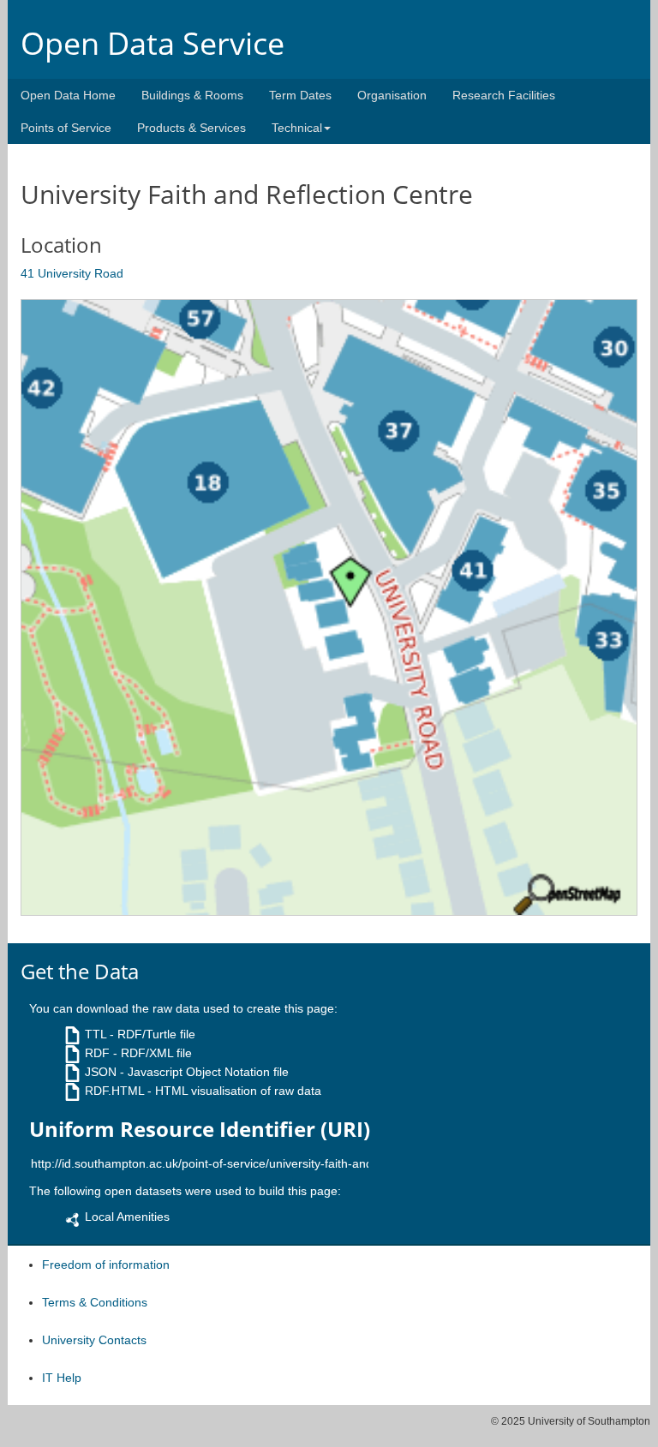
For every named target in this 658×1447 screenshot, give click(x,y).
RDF (97, 1053)
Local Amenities (127, 1216)
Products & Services (191, 128)
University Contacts (94, 1340)
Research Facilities (503, 95)
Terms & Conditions (94, 1302)
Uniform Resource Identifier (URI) (199, 1129)
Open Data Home (68, 95)
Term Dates (300, 95)
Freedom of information (106, 1264)
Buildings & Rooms (192, 95)
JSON (101, 1072)
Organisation (392, 95)
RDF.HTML (114, 1090)
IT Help (61, 1377)
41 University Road (72, 273)
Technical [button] (297, 128)
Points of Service (66, 128)
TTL (95, 1034)
